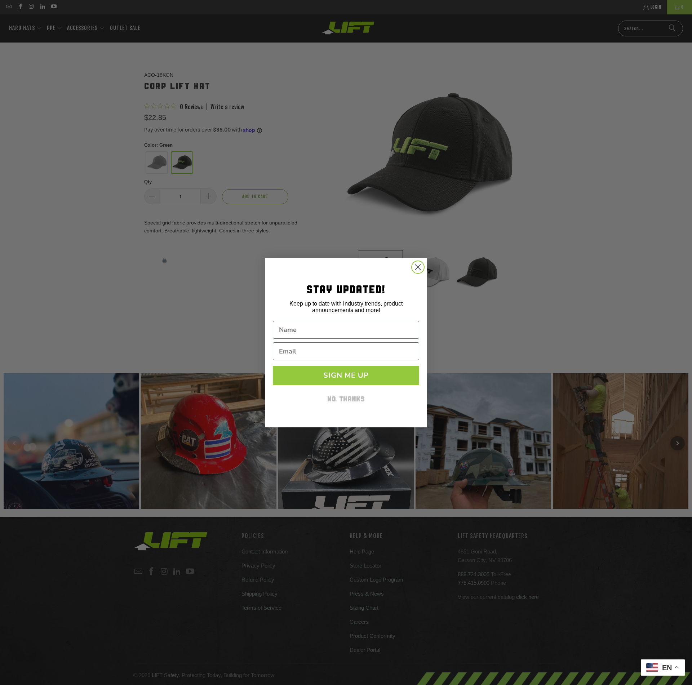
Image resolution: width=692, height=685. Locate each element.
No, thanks (346, 399)
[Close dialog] (418, 267)
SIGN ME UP (346, 375)
